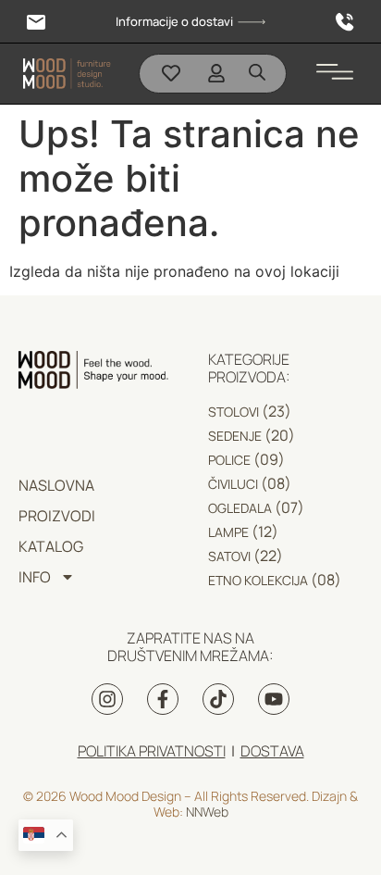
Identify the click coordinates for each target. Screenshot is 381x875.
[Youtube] (273, 699)
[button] (335, 66)
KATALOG (50, 546)
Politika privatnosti (152, 751)
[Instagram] (107, 699)
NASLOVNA (56, 485)
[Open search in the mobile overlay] (257, 72)
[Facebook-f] (162, 699)
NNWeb (207, 811)
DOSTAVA (272, 751)
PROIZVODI (56, 516)
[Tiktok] (218, 699)
